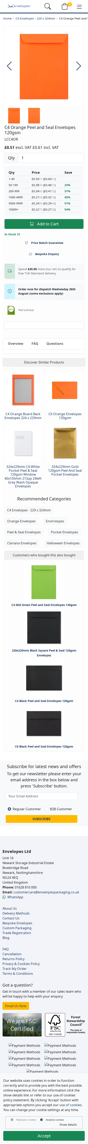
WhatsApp (15, 897)
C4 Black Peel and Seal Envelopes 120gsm (44, 701)
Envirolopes (55, 521)
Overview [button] (15, 343)
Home (7, 18)
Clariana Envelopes (21, 543)
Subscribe (42, 819)
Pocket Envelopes (64, 532)
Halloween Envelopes (63, 543)
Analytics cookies (55, 1119)
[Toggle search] (48, 6)
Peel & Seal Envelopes (24, 532)
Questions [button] (54, 343)
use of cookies (70, 1105)
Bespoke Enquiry (47, 254)
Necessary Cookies (26, 1119)
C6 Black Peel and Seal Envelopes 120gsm (44, 746)
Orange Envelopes (21, 521)
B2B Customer (61, 809)
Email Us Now (15, 1006)
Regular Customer (27, 809)
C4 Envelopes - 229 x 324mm (35, 18)
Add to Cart (48, 224)
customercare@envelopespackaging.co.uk (46, 892)
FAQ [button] (35, 343)
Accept (44, 1136)
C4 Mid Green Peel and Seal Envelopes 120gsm (44, 605)
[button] (79, 6)
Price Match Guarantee (47, 243)
